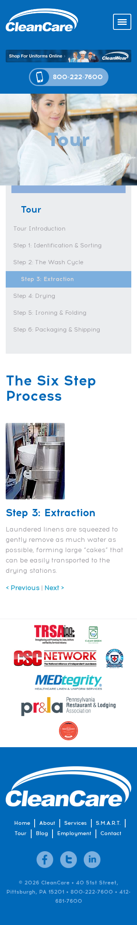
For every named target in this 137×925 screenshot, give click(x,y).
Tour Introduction (39, 228)
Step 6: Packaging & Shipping (56, 329)
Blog (42, 833)
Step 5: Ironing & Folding (49, 312)
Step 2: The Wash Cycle (48, 262)
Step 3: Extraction (47, 279)
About (47, 823)
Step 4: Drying (34, 296)
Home (22, 823)
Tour (20, 833)
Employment (74, 833)
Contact (110, 833)
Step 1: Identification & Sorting (57, 245)
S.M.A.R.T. (108, 823)
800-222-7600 (78, 77)
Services (75, 823)
